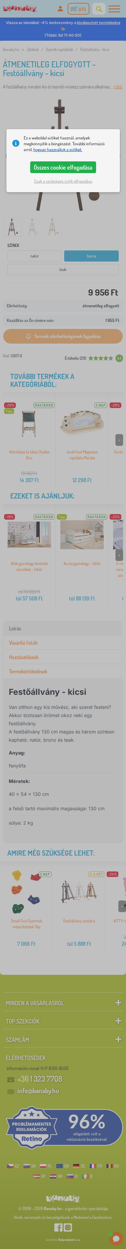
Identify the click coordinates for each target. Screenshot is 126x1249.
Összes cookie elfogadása (63, 167)
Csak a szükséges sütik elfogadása (63, 181)
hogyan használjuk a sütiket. (57, 149)
